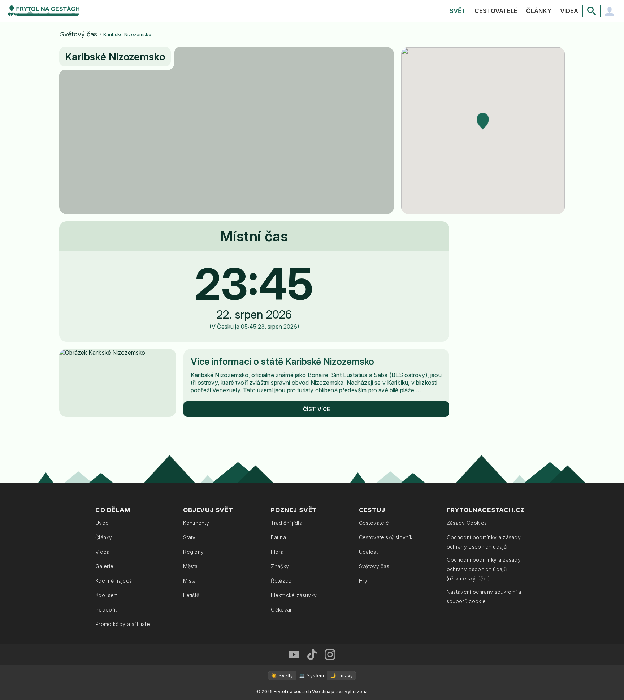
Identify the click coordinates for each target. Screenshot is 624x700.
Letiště (191, 595)
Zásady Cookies (467, 523)
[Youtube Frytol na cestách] (294, 654)
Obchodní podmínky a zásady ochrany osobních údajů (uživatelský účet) (484, 569)
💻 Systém (311, 675)
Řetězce (281, 581)
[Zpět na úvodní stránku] (43, 11)
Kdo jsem (106, 595)
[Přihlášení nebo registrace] (609, 10)
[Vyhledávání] (591, 11)
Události (369, 552)
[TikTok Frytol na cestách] (312, 654)
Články (538, 10)
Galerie (104, 566)
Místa (189, 581)
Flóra (277, 552)
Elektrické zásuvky (294, 595)
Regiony (193, 552)
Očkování (282, 609)
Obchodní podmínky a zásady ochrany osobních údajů (484, 542)
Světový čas (78, 34)
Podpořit (106, 609)
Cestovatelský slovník (386, 537)
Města (190, 566)
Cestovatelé (495, 10)
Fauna (278, 537)
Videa (569, 10)
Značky (280, 566)
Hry (363, 581)
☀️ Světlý (282, 675)
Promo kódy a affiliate (122, 624)
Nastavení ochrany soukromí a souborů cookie (484, 596)
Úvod (102, 523)
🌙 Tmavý (341, 675)
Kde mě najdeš (113, 581)
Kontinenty (196, 523)
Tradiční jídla (286, 523)
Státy (189, 537)
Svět (458, 10)
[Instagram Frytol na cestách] (330, 654)
